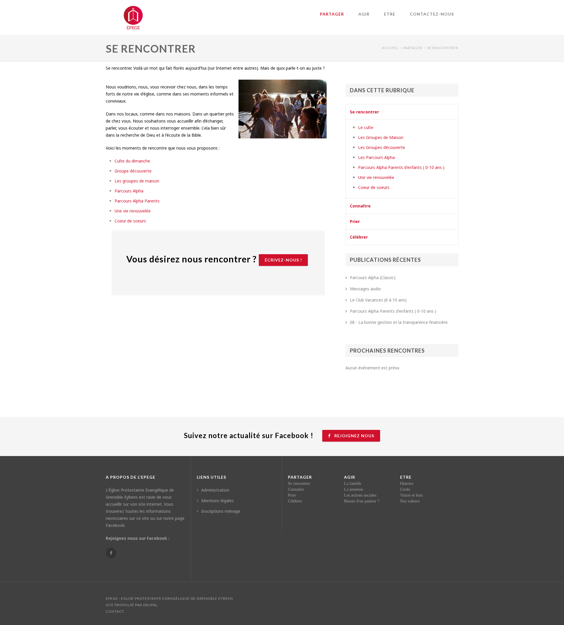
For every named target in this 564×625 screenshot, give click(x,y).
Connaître (360, 206)
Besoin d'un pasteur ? (361, 501)
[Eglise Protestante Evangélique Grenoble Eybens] (133, 14)
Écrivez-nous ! (283, 259)
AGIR (364, 13)
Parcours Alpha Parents (137, 201)
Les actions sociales (360, 495)
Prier (355, 221)
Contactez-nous (432, 13)
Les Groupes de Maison (380, 137)
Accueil (390, 48)
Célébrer (359, 237)
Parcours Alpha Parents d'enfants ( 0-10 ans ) (401, 167)
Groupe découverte (133, 171)
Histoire (406, 483)
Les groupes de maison (137, 181)
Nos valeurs (409, 501)
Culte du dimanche (132, 161)
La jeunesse (353, 489)
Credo (405, 489)
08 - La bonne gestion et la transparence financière (399, 322)
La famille (352, 483)
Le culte (365, 127)
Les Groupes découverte (381, 147)
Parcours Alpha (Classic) (372, 277)
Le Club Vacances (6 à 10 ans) (378, 300)
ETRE (389, 13)
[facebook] (111, 553)
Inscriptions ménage (220, 511)
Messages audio (365, 288)
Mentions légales (217, 500)
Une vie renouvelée (133, 211)
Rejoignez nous (353, 435)
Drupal (150, 605)
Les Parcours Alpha (376, 157)
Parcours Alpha (129, 191)
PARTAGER (332, 13)
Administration (215, 490)
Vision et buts (411, 495)
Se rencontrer (364, 112)
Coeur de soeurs (130, 221)
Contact (115, 611)
